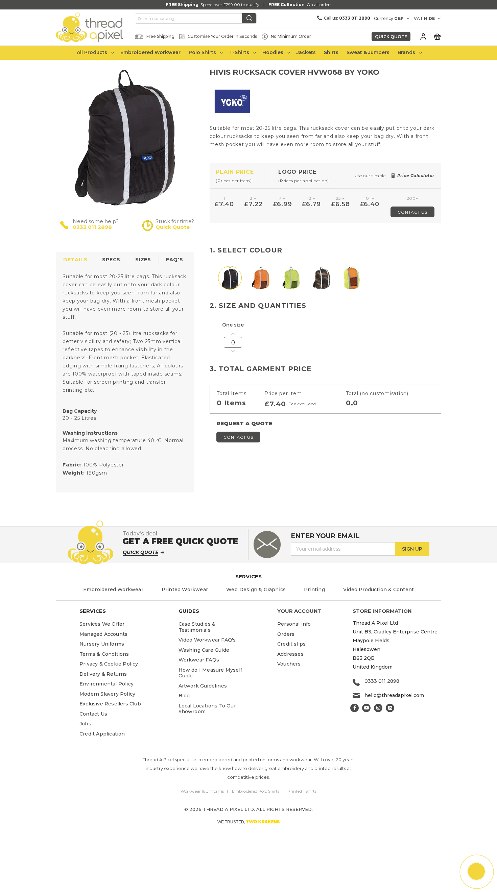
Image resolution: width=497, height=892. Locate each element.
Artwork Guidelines (203, 686)
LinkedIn (390, 708)
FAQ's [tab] (174, 260)
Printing (314, 589)
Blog (184, 696)
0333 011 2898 (92, 227)
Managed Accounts (103, 634)
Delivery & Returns (103, 674)
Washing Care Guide (204, 650)
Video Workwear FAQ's (207, 640)
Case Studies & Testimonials (197, 627)
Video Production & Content (378, 589)
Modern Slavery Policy (107, 694)
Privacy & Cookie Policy (108, 664)
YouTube (366, 708)
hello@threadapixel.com (394, 695)
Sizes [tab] (143, 260)
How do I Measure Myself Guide (210, 673)
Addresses (290, 654)
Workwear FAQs (199, 660)
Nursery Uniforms (101, 644)
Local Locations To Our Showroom (207, 709)
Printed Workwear (185, 589)
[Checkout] (437, 36)
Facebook (354, 708)
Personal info (294, 624)
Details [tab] (75, 260)
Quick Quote (391, 36)
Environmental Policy (106, 684)
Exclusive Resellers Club (110, 704)
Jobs (85, 724)
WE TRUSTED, (248, 821)
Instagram (378, 708)
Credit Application (102, 734)
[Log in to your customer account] (423, 36)
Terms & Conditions (104, 654)
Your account (299, 611)
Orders (285, 634)
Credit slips (291, 644)
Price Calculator (415, 175)
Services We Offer (101, 624)
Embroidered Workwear (113, 589)
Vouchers (289, 664)
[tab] (241, 176)
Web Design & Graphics (256, 589)
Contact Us (412, 212)
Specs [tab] (111, 260)
